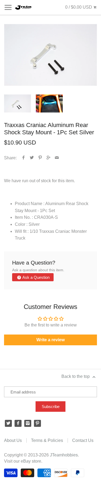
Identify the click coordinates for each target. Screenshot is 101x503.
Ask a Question (36, 277)
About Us (13, 440)
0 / (78, 7)
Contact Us (82, 440)
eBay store (31, 461)
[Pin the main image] (40, 158)
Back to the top (76, 376)
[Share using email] (57, 158)
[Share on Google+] (48, 158)
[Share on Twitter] (32, 158)
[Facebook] (18, 423)
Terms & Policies (47, 440)
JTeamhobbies (64, 455)
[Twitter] (8, 423)
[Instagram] (27, 423)
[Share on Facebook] (23, 158)
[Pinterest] (37, 423)
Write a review (50, 339)
